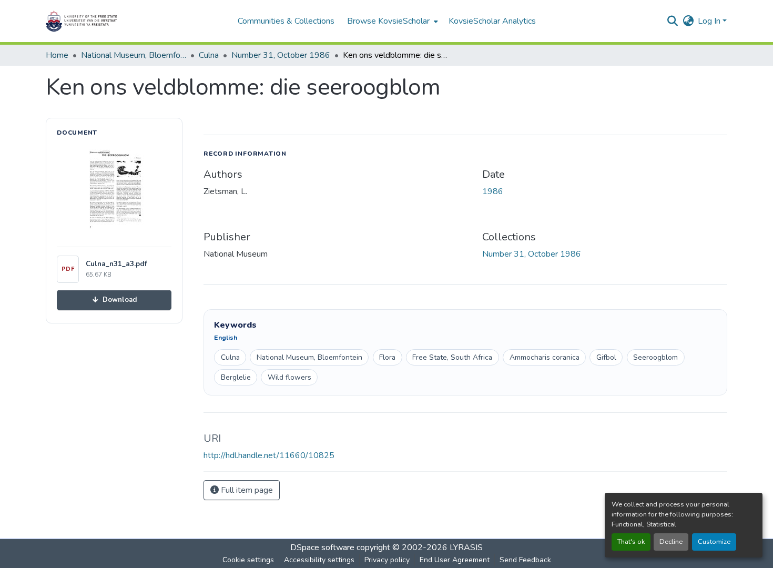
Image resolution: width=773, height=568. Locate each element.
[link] (114, 300)
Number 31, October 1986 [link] (280, 55)
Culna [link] (209, 55)
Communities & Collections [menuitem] (286, 21)
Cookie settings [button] (248, 560)
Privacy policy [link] (387, 560)
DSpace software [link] (322, 547)
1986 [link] (492, 191)
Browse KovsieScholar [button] (388, 21)
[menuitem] (391, 21)
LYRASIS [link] (466, 547)
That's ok (631, 541)
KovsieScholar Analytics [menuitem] (492, 21)
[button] (114, 21)
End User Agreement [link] (455, 560)
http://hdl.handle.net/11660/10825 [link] (269, 455)
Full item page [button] (246, 490)
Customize (714, 541)
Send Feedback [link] (525, 560)
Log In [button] (710, 21)
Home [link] (57, 55)
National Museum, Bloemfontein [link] (133, 55)
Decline (671, 541)
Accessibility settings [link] (319, 560)
